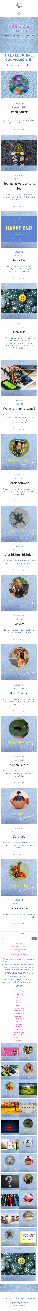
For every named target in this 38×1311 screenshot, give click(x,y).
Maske (17, 969)
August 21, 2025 (19, 179)
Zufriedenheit (22, 982)
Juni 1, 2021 (19, 619)
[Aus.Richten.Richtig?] (19, 524)
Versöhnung (31, 979)
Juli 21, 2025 (19, 255)
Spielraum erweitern (13, 979)
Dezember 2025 (19, 992)
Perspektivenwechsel (16, 972)
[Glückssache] (19, 877)
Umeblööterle (19, 944)
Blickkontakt (13, 962)
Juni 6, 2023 (19, 404)
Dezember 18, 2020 (19, 832)
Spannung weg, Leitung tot (19, 949)
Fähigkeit (9, 964)
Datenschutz (31, 1298)
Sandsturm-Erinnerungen (19, 946)
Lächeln (13, 969)
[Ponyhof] (19, 593)
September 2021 (19, 1019)
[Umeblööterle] (19, 85)
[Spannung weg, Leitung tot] (19, 152)
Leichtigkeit (29, 967)
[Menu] (19, 13)
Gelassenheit (16, 964)
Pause (31, 969)
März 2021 (19, 1029)
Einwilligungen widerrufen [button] (19, 1305)
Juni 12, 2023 (19, 327)
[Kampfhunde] (19, 662)
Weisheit (11, 982)
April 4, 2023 (19, 478)
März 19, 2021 (19, 760)
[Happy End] (19, 229)
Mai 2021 (19, 1024)
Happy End (19, 952)
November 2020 (19, 1035)
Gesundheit (6, 967)
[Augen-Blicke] (19, 734)
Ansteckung (17, 959)
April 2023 (19, 1005)
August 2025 (19, 994)
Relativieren (20, 976)
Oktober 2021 (19, 1016)
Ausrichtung (30, 959)
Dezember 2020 (19, 1032)
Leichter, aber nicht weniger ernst (19, 954)
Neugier (27, 969)
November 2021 (19, 1013)
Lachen (22, 967)
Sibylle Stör (20, 104)
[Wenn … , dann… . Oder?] (19, 378)
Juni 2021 (19, 1021)
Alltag (5, 959)
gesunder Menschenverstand (28, 964)
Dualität (18, 962)
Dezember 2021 (19, 1011)
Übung (19, 985)
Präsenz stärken (13, 976)
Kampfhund (17, 967)
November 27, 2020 (19, 903)
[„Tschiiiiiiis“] (19, 301)
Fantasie (31, 962)
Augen (23, 959)
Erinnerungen (24, 962)
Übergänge (33, 982)
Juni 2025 (19, 1000)
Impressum (22, 1298)
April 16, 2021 (19, 688)
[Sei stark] (19, 806)
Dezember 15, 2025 (19, 107)
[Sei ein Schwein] (19, 452)
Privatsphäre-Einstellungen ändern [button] (19, 1302)
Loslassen (7, 969)
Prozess (31, 973)
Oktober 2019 (19, 1040)
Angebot (11, 959)
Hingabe (12, 967)
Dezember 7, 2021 (19, 550)
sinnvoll (26, 976)
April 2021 (19, 1027)
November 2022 (19, 1008)
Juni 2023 (19, 1003)
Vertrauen (4, 982)
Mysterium (22, 969)
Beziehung (6, 962)
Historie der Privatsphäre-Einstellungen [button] (19, 1304)
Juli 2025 (19, 997)
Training (26, 979)
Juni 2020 (19, 1037)
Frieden (4, 964)
